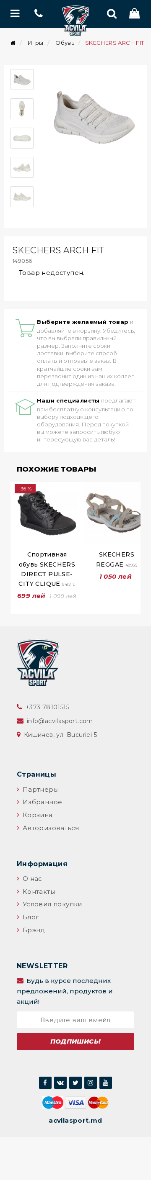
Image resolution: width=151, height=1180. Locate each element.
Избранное (41, 802)
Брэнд (33, 930)
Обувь (64, 42)
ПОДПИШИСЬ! (75, 1041)
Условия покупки (51, 904)
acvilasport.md (75, 1120)
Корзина (36, 815)
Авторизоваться (50, 828)
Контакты (38, 891)
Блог (30, 917)
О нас (31, 878)
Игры (36, 42)
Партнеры (40, 789)
